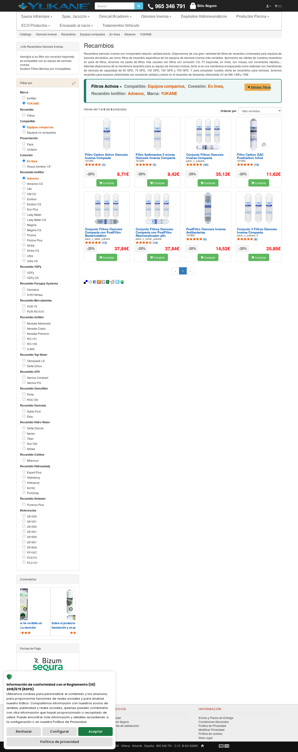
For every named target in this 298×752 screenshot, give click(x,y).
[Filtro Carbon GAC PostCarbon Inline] (259, 134)
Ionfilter (31, 98)
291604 (32, 547)
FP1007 (32, 552)
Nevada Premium (38, 333)
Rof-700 (32, 444)
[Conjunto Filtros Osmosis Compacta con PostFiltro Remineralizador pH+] (157, 209)
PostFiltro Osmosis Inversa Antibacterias (206, 230)
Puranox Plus (35, 505)
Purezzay (33, 493)
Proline (31, 235)
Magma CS (34, 230)
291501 (32, 532)
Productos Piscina (252, 16)
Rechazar (24, 731)
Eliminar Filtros (260, 87)
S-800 (31, 349)
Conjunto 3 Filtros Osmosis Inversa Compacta (257, 230)
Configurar (59, 731)
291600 (32, 537)
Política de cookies (210, 733)
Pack (30, 144)
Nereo (31, 433)
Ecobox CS (34, 204)
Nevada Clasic (36, 328)
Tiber (30, 438)
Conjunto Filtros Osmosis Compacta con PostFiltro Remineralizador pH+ (154, 232)
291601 (32, 542)
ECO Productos (35, 25)
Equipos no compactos (41, 132)
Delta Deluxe (35, 428)
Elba (30, 416)
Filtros (31, 115)
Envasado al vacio (76, 25)
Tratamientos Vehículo (120, 25)
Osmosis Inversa (156, 16)
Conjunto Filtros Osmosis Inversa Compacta (205, 156)
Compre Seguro (119, 722)
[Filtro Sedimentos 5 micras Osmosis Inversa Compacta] (157, 134)
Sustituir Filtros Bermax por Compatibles (45, 69)
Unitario (32, 149)
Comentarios (28, 579)
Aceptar (95, 731)
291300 (32, 516)
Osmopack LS (36, 361)
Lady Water (34, 215)
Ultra (30, 256)
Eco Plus (32, 209)
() (103, 165)
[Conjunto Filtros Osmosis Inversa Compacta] (208, 134)
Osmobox (33, 289)
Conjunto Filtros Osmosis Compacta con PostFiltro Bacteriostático (103, 232)
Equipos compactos (40, 127)
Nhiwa (31, 449)
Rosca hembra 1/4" (39, 166)
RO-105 (32, 344)
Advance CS (35, 184)
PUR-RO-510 (35, 311)
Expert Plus (34, 472)
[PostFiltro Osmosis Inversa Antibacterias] (208, 208)
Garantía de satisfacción (124, 726)
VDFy (30, 272)
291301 (32, 521)
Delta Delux (34, 366)
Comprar (108, 183)
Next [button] (70, 609)
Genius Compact (37, 377)
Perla (30, 394)
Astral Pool (34, 411)
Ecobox (32, 199)
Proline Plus (34, 240)
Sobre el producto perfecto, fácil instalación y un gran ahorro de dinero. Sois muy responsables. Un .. (64, 627)
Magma (32, 225)
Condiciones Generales (214, 722)
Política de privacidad (59, 741)
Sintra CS (33, 250)
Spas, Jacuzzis (76, 16)
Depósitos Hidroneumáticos (204, 16)
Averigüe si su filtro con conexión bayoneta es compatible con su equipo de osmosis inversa (47, 60)
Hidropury (33, 482)
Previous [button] (25, 609)
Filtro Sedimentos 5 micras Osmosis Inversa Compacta (155, 156)
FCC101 (32, 563)
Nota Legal (206, 738)
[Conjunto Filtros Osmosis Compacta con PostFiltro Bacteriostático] (107, 209)
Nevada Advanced (39, 323)
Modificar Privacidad (211, 730)
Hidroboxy (33, 477)
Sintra (30, 245)
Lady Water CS (36, 220)
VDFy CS (33, 278)
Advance (33, 178)
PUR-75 (32, 306)
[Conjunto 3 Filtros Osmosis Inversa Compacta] (259, 208)
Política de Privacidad (212, 726)
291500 (32, 526)
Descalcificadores (115, 16)
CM (29, 189)
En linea (32, 161)
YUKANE (33, 103)
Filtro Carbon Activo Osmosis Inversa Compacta (106, 156)
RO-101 (32, 339)
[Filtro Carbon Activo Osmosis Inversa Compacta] (107, 134)
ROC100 (32, 400)
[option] (66, 611)
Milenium (33, 460)
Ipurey (31, 488)
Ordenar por (228, 111)
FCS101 (32, 557)
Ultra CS (32, 261)
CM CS (31, 194)
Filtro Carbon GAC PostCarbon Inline (250, 156)
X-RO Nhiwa (35, 295)
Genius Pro (34, 383)
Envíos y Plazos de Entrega (216, 718)
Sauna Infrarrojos (36, 16)
